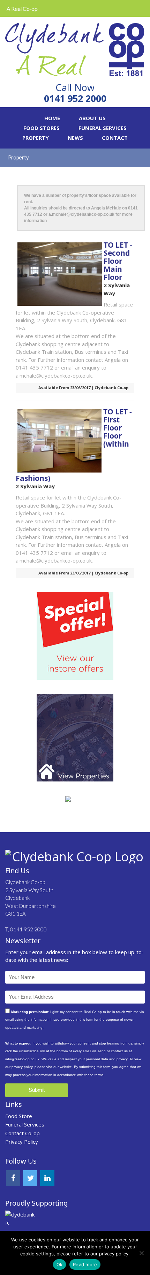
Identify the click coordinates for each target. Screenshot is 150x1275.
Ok (60, 1264)
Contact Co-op (22, 1133)
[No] (141, 1252)
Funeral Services (102, 127)
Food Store (18, 1115)
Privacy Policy (21, 1141)
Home (52, 118)
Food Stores (41, 127)
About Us (92, 118)
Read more (85, 1264)
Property (35, 137)
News (75, 137)
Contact (115, 137)
